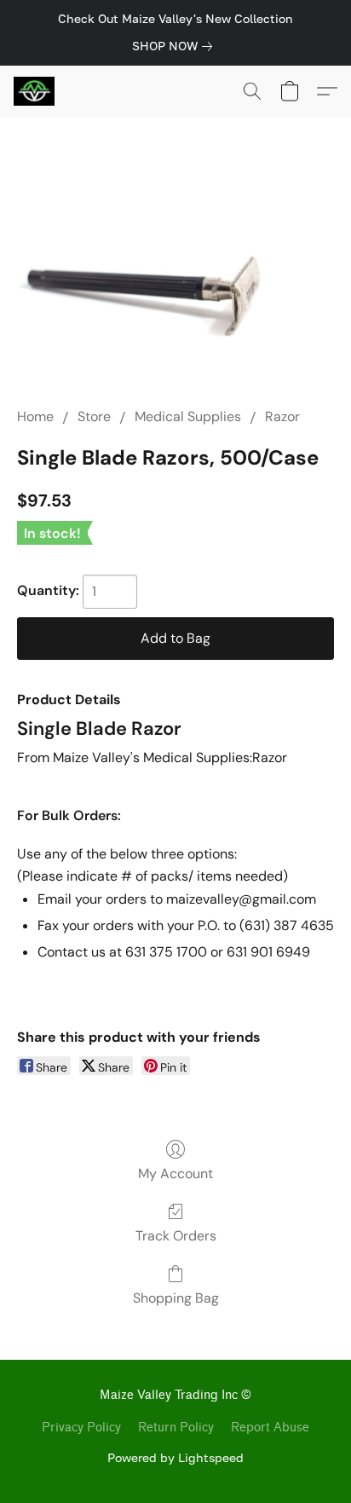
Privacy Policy (81, 1427)
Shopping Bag (176, 1298)
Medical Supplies (188, 416)
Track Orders (175, 1236)
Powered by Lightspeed (175, 1457)
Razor (282, 416)
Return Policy (176, 1427)
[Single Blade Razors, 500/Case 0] (175, 273)
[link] (175, 46)
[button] (35, 91)
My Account (175, 1173)
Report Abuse (270, 1427)
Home (35, 416)
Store (94, 416)
